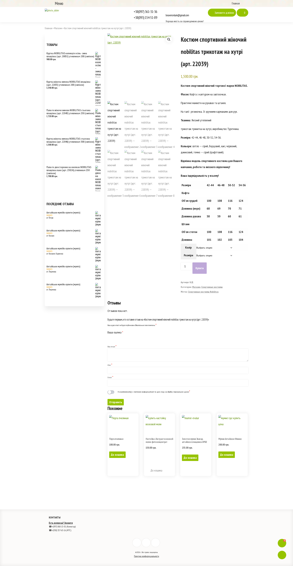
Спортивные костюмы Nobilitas (203, 291)
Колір (188, 247)
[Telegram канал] (155, 542)
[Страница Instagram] (146, 542)
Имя (110, 365)
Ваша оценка (115, 332)
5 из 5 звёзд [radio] (128, 337)
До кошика (117, 455)
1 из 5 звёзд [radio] (110, 337)
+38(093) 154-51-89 (145, 17)
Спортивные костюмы (212, 287)
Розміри (188, 255)
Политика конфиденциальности (146, 556)
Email (110, 377)
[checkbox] (112, 392)
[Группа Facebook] (137, 542)
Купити (200, 268)
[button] (169, 39)
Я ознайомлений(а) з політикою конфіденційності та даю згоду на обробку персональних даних (154, 391)
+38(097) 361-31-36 (145, 11)
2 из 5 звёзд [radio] (114, 337)
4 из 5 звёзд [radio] (124, 337)
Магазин (196, 287)
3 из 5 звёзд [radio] (119, 337)
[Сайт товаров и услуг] (52, 10)
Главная (235, 3)
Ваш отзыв (112, 346)
